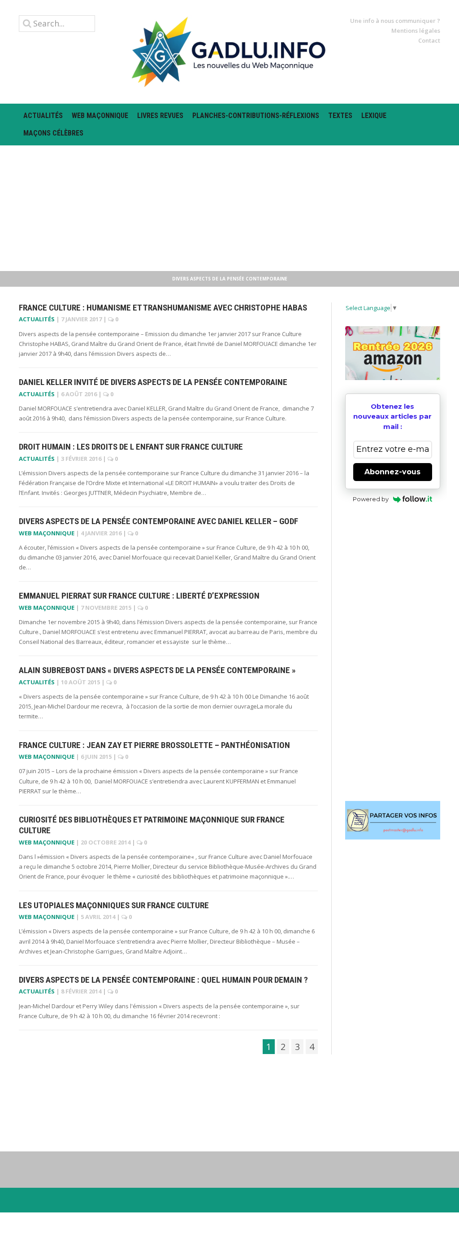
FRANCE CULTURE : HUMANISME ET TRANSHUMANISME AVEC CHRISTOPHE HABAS (163, 307)
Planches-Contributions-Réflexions (255, 115)
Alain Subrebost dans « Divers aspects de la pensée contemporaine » (157, 670)
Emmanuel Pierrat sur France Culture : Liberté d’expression (139, 596)
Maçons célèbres (53, 133)
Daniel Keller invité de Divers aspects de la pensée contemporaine (153, 382)
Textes (340, 115)
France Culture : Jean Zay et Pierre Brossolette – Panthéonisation (154, 745)
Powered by (371, 499)
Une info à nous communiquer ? (395, 21)
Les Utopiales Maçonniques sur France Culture (114, 905)
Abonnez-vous (392, 472)
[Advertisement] (229, 208)
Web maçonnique (100, 115)
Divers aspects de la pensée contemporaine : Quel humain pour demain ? (163, 980)
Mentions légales (415, 30)
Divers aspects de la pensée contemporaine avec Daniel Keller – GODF (158, 521)
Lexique (373, 115)
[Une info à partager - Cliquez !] (393, 820)
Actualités (43, 115)
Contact (429, 40)
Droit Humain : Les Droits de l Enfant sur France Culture (131, 447)
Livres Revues (160, 115)
